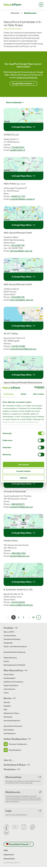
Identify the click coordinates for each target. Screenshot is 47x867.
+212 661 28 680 (17, 346)
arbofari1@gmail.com (20, 556)
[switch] (41, 440)
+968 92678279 (17, 504)
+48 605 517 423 (17, 196)
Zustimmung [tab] (8, 394)
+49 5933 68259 (17, 602)
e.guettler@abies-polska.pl (22, 199)
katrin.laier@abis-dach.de (21, 300)
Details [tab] (23, 394)
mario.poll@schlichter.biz (21, 605)
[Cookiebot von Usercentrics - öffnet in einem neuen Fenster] (34, 387)
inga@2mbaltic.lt (17, 150)
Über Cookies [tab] (38, 394)
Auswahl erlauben (23, 471)
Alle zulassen (23, 464)
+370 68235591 (17, 147)
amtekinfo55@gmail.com (21, 507)
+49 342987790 (17, 245)
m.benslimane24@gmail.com (23, 349)
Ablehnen (23, 478)
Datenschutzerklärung (27, 77)
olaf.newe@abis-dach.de (21, 251)
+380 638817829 (18, 553)
